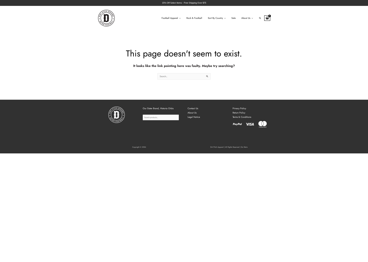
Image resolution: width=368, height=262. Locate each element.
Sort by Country (215, 18)
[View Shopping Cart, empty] (267, 18)
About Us (245, 18)
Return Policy (239, 112)
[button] (260, 18)
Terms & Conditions (242, 117)
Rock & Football (194, 18)
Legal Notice (194, 117)
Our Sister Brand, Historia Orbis (158, 108)
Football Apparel (170, 18)
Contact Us (193, 108)
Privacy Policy (239, 108)
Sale (233, 18)
